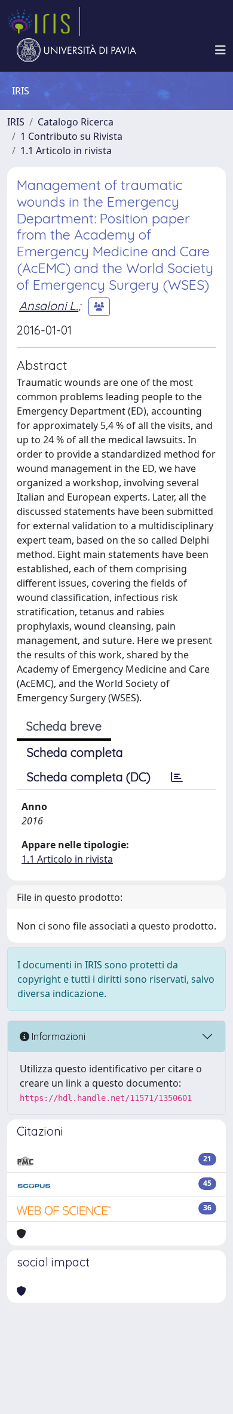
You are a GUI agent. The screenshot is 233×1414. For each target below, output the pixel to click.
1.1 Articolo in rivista (66, 150)
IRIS (15, 121)
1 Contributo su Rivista (71, 136)
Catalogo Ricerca (76, 121)
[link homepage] (43, 21)
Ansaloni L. (48, 305)
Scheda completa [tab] (75, 752)
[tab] (177, 777)
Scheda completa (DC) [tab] (89, 776)
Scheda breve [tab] (64, 726)
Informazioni (57, 1036)
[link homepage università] (76, 50)
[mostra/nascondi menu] (220, 50)
